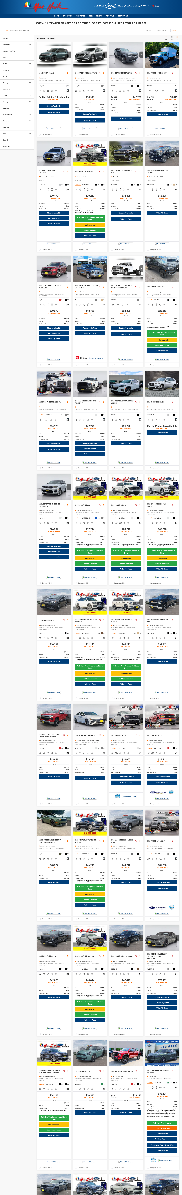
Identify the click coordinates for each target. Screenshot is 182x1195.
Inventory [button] (67, 16)
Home (56, 16)
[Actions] (67, 73)
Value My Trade (162, 1133)
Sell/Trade (80, 16)
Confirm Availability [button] (53, 106)
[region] (90, 107)
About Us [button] (110, 16)
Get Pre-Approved (90, 230)
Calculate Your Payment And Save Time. (90, 218)
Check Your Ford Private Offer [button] (162, 1145)
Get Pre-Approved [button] (162, 1139)
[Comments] (68, 90)
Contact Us (123, 16)
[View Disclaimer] (56, 91)
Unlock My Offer (53, 218)
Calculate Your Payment (162, 1123)
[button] (69, 55)
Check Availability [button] (54, 213)
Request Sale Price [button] (90, 328)
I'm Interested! (90, 225)
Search (174, 30)
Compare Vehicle (47, 134)
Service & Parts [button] (95, 16)
